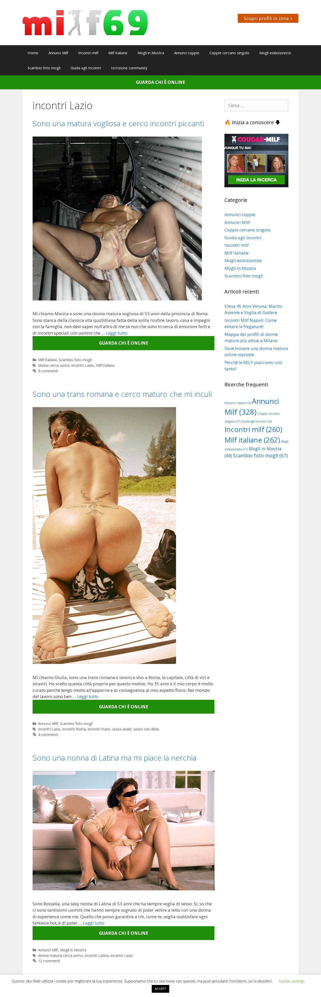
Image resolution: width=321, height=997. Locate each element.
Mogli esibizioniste (275, 52)
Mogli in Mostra (150, 52)
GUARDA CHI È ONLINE (160, 82)
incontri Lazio (82, 365)
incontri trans (99, 729)
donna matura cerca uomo (60, 955)
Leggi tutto (116, 333)
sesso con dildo (146, 729)
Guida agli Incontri (85, 67)
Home (33, 52)
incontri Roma (74, 729)
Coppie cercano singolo (229, 52)
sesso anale (121, 729)
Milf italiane (117, 52)
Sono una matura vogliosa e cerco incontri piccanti (118, 123)
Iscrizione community (129, 67)
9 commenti (48, 370)
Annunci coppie (186, 52)
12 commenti (49, 960)
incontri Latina (97, 955)
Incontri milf (88, 52)
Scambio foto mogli (44, 67)
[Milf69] (85, 22)
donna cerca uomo (53, 365)
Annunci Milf (58, 52)
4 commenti (48, 734)
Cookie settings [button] (292, 980)
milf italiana (105, 365)
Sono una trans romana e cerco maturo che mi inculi (122, 394)
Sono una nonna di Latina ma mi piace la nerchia (114, 758)
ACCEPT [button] (160, 988)
